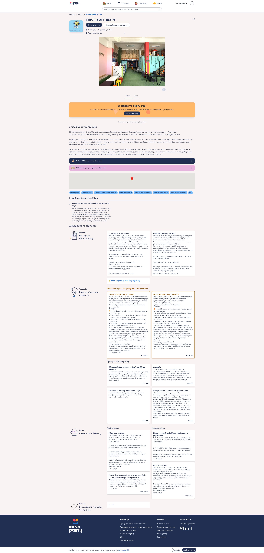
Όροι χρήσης (162, 533)
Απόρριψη (176, 550)
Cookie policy (162, 537)
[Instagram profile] (182, 528)
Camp (136, 96)
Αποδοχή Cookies (189, 550)
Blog (122, 537)
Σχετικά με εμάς (163, 524)
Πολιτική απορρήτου (165, 530)
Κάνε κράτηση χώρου (128, 530)
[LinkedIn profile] (187, 528)
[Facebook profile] (191, 528)
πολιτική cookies (124, 550)
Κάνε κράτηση (132, 113)
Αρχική (72, 14)
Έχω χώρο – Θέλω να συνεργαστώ (133, 524)
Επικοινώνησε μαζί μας (166, 527)
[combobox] (132, 9)
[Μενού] (192, 3)
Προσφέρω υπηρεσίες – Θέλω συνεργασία (136, 527)
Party (128, 96)
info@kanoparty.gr (187, 524)
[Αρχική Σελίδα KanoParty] (74, 3)
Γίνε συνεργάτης (181, 3)
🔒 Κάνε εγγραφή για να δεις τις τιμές (124, 280)
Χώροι (80, 14)
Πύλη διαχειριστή (127, 540)
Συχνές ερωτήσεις (127, 533)
